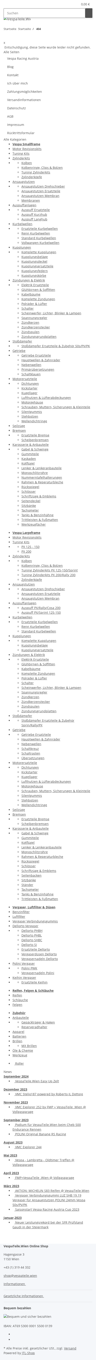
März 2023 (11, 1186)
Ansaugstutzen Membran (40, 196)
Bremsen (19, 430)
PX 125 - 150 (30, 547)
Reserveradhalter (34, 1027)
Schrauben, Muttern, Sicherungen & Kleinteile (55, 407)
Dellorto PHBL (31, 935)
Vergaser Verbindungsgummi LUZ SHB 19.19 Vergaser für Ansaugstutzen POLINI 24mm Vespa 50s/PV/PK (49, 1200)
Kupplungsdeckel (34, 261)
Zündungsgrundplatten (38, 336)
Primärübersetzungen (37, 369)
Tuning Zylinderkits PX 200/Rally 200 (48, 575)
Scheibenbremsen (35, 440)
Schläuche (20, 1000)
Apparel (18, 1032)
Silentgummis (31, 412)
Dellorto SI (29, 945)
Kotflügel (28, 463)
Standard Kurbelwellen (38, 238)
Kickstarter (29, 388)
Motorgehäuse (32, 402)
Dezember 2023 (15, 1089)
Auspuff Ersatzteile (35, 210)
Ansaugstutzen (24, 182)
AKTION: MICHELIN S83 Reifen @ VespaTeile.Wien (51, 1191)
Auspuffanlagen (24, 205)
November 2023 (16, 1102)
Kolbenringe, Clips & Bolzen (42, 167)
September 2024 (16, 1076)
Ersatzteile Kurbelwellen (39, 228)
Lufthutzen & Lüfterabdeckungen (46, 398)
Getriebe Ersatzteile (36, 355)
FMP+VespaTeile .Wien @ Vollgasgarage (44, 1178)
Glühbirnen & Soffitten (38, 290)
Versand (70, 1348)
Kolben (26, 163)
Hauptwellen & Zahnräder (40, 360)
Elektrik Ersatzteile (35, 285)
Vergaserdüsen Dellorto (39, 954)
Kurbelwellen (22, 224)
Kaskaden (28, 459)
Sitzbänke (28, 505)
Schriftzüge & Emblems (38, 496)
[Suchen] (88, 13)
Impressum (15, 125)
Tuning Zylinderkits (35, 172)
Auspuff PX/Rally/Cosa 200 (41, 608)
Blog (10, 67)
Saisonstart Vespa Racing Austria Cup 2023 (46, 1209)
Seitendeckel (30, 501)
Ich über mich (17, 83)
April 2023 (11, 1173)
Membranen (30, 200)
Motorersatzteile (25, 379)
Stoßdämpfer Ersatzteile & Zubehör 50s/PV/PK (55, 346)
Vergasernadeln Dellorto (39, 959)
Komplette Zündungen (38, 299)
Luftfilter (19, 916)
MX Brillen (29, 1046)
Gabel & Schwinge (34, 449)
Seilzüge (19, 426)
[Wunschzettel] (74, 4)
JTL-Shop (28, 1353)
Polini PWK (29, 968)
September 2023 (16, 1120)
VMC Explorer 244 (28, 1147)
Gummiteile (30, 454)
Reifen (17, 995)
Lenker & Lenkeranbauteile (41, 468)
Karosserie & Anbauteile (31, 444)
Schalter (27, 308)
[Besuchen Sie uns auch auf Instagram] (16, 1339)
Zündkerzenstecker (35, 327)
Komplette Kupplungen (38, 252)
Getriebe (19, 351)
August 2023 (13, 1142)
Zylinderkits (21, 158)
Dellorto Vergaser (25, 926)
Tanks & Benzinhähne (37, 515)
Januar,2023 (13, 1218)
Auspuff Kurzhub (34, 214)
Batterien (19, 1036)
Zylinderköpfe (31, 177)
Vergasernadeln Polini (37, 973)
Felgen (17, 1005)
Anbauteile (21, 1017)
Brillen (17, 1041)
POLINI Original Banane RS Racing (40, 1134)
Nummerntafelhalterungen (41, 477)
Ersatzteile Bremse (35, 435)
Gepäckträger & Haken (38, 1022)
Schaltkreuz (30, 749)
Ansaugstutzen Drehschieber (43, 186)
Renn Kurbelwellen (35, 233)
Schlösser (28, 491)
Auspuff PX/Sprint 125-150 (41, 612)
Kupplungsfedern (34, 271)
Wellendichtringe (34, 421)
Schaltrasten (30, 753)
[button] (69, 4)
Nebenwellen (31, 365)
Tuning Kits (21, 153)
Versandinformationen (24, 100)
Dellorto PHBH (31, 931)
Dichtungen (30, 383)
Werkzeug (20, 1055)
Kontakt (13, 75)
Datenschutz (16, 108)
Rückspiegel (30, 487)
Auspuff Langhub (34, 219)
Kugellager (29, 393)
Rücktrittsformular (21, 133)
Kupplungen (22, 247)
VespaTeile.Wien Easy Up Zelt (36, 1081)
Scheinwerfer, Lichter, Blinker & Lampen (51, 313)
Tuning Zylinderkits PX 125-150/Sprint (49, 570)
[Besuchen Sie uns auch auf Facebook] (16, 1334)
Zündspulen (30, 332)
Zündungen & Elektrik (29, 280)
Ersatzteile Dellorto (35, 949)
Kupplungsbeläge (34, 257)
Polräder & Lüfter (34, 304)
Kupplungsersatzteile (37, 266)
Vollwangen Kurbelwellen (40, 243)
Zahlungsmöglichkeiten (24, 91)
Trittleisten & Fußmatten (39, 520)
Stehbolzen (29, 416)
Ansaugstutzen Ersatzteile (40, 191)
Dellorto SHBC (31, 940)
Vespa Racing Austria (23, 58)
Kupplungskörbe (33, 275)
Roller (19, 1063)
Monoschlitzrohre (34, 473)
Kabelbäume (30, 294)
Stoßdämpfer (22, 341)
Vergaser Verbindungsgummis (35, 921)
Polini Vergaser (24, 963)
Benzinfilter (21, 912)
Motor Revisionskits (27, 149)
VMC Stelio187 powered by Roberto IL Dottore (48, 1094)
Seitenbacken (31, 875)
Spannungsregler (34, 318)
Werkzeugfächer (33, 524)
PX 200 (26, 551)
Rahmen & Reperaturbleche (42, 482)
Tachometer (30, 510)
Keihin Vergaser (24, 977)
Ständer (27, 885)
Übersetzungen (32, 758)
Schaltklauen (31, 374)
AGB (10, 116)
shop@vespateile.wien (20, 1275)
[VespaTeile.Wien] (17, 19)
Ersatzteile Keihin (34, 982)
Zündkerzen (30, 322)
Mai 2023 (10, 1155)
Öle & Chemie (23, 1050)
